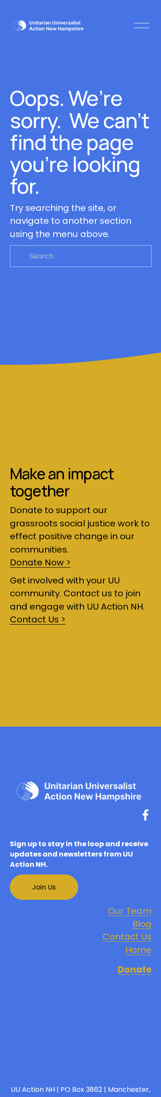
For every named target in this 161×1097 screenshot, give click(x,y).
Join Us (44, 887)
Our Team (130, 911)
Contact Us (127, 937)
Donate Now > (40, 562)
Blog (142, 924)
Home (138, 950)
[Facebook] (146, 815)
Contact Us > (38, 619)
